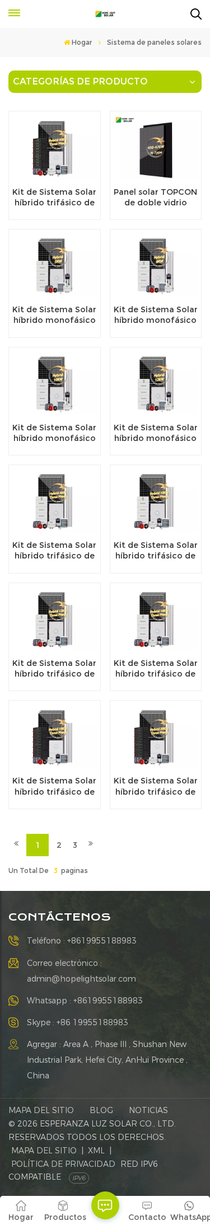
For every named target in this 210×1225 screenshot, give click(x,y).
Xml (96, 1151)
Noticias (148, 1110)
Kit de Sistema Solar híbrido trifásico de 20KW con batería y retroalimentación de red (156, 786)
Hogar (82, 42)
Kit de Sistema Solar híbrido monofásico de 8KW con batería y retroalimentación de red (156, 315)
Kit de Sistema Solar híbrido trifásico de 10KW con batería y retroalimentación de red (156, 550)
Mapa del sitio (41, 1110)
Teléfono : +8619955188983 (82, 941)
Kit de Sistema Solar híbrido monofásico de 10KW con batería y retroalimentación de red (54, 433)
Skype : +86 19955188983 (77, 1022)
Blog (101, 1110)
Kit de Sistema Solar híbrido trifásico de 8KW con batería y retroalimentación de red (54, 550)
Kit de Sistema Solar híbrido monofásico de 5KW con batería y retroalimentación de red (54, 315)
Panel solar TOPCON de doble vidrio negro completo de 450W (155, 197)
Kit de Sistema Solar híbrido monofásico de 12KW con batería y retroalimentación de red (156, 433)
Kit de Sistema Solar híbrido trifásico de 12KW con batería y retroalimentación (54, 668)
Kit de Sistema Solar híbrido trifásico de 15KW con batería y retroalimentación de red (54, 786)
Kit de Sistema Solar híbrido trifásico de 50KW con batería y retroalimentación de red (54, 197)
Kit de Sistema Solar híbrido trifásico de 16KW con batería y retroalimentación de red (156, 668)
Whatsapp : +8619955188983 (85, 1001)
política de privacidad (63, 1164)
